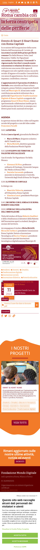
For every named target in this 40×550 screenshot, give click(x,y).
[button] (35, 12)
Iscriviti (20, 461)
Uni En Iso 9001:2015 (9, 490)
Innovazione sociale (11, 275)
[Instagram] (31, 2)
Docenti (15, 270)
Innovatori (14, 406)
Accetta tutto (20, 535)
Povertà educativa (30, 278)
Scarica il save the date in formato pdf (17, 305)
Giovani (6, 406)
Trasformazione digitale (12, 272)
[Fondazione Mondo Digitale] (12, 11)
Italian (5, 2)
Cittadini (24, 270)
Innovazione (24, 406)
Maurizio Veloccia (15, 190)
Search (36, 2)
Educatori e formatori (27, 403)
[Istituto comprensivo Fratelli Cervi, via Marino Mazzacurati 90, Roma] (20, 283)
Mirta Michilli (13, 144)
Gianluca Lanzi (13, 196)
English (11, 2)
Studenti (6, 270)
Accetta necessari (20, 541)
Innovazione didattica (11, 278)
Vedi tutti (20, 422)
